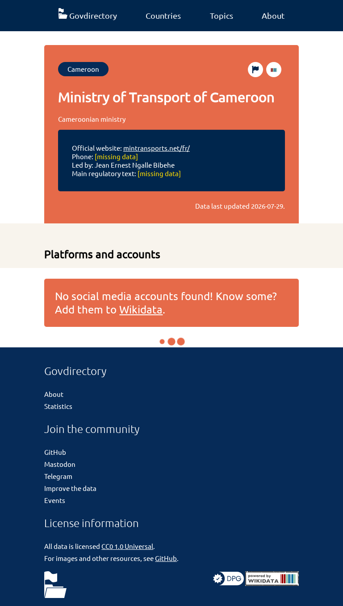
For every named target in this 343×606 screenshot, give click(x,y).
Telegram (58, 476)
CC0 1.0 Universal (127, 546)
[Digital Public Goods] (228, 583)
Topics (221, 15)
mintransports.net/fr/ (156, 148)
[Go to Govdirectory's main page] (55, 585)
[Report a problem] (255, 69)
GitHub (55, 452)
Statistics (58, 406)
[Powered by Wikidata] (272, 583)
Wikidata (141, 309)
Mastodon (59, 464)
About (273, 15)
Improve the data (70, 488)
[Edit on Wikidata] (273, 69)
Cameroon (83, 69)
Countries (163, 15)
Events (54, 500)
